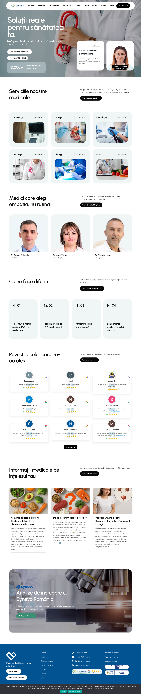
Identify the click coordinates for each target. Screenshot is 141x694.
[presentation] (28, 501)
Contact (111, 6)
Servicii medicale (67, 6)
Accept (63, 691)
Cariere (86, 6)
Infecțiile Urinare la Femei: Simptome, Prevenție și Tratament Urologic (112, 521)
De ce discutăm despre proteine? (70, 517)
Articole (94, 6)
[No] (139, 689)
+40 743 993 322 (81, 653)
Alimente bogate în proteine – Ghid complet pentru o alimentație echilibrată (26, 521)
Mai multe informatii (74, 691)
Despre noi (30, 6)
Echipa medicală (53, 6)
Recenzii (103, 6)
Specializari (41, 6)
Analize (78, 6)
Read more (116, 411)
